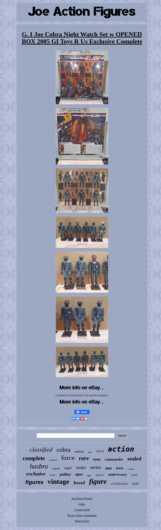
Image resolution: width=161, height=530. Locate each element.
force (68, 457)
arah (134, 474)
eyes (97, 459)
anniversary (117, 474)
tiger (89, 475)
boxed (79, 482)
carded (130, 469)
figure (98, 481)
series (95, 467)
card (100, 451)
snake (81, 467)
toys (90, 452)
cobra (63, 449)
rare (84, 458)
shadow (99, 474)
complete (34, 458)
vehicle (79, 451)
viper (79, 474)
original (56, 468)
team (119, 468)
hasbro (39, 466)
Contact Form (82, 509)
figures (34, 482)
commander (114, 459)
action (121, 449)
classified (41, 449)
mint (108, 468)
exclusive (35, 473)
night (68, 468)
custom (53, 459)
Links (82, 504)
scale (135, 483)
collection (119, 483)
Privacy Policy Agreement (82, 515)
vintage (58, 481)
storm (53, 475)
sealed (134, 458)
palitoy (65, 474)
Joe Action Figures (81, 498)
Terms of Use (82, 520)
